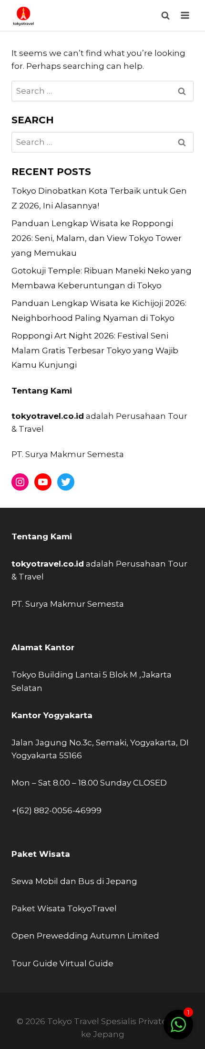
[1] (178, 1029)
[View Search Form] (165, 16)
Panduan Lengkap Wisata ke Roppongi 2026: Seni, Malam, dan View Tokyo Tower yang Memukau (96, 238)
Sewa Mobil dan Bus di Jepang (74, 881)
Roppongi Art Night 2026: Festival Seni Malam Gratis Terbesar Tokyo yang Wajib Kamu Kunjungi (94, 350)
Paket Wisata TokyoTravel (64, 908)
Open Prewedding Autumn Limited (85, 935)
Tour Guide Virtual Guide (62, 963)
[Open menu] (185, 15)
